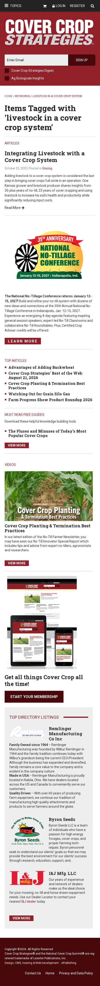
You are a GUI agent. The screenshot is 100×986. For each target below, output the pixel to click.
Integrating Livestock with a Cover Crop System (45, 156)
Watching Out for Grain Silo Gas (39, 393)
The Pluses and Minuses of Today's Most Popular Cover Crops (47, 433)
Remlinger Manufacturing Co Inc (65, 733)
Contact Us (33, 973)
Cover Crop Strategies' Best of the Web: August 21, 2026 (45, 375)
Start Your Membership (34, 697)
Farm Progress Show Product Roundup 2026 (50, 399)
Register (77, 6)
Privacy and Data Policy (76, 973)
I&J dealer (28, 901)
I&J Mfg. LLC (62, 873)
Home (9, 96)
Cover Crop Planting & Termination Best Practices (46, 385)
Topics (15, 6)
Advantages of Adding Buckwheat (41, 367)
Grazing (47, 168)
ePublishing (68, 963)
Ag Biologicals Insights (27, 78)
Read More (13, 208)
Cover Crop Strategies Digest (32, 70)
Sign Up (82, 60)
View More (17, 445)
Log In (60, 6)
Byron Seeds (62, 819)
